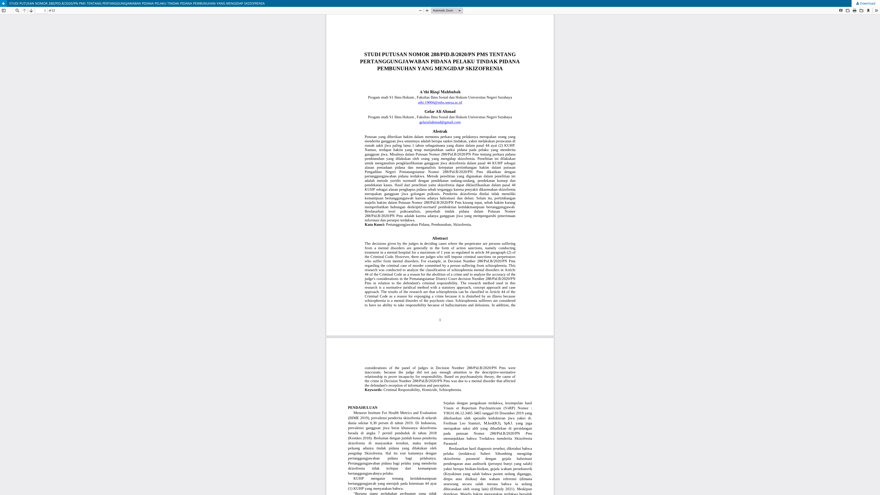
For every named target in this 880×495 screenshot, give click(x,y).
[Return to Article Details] (3, 3)
